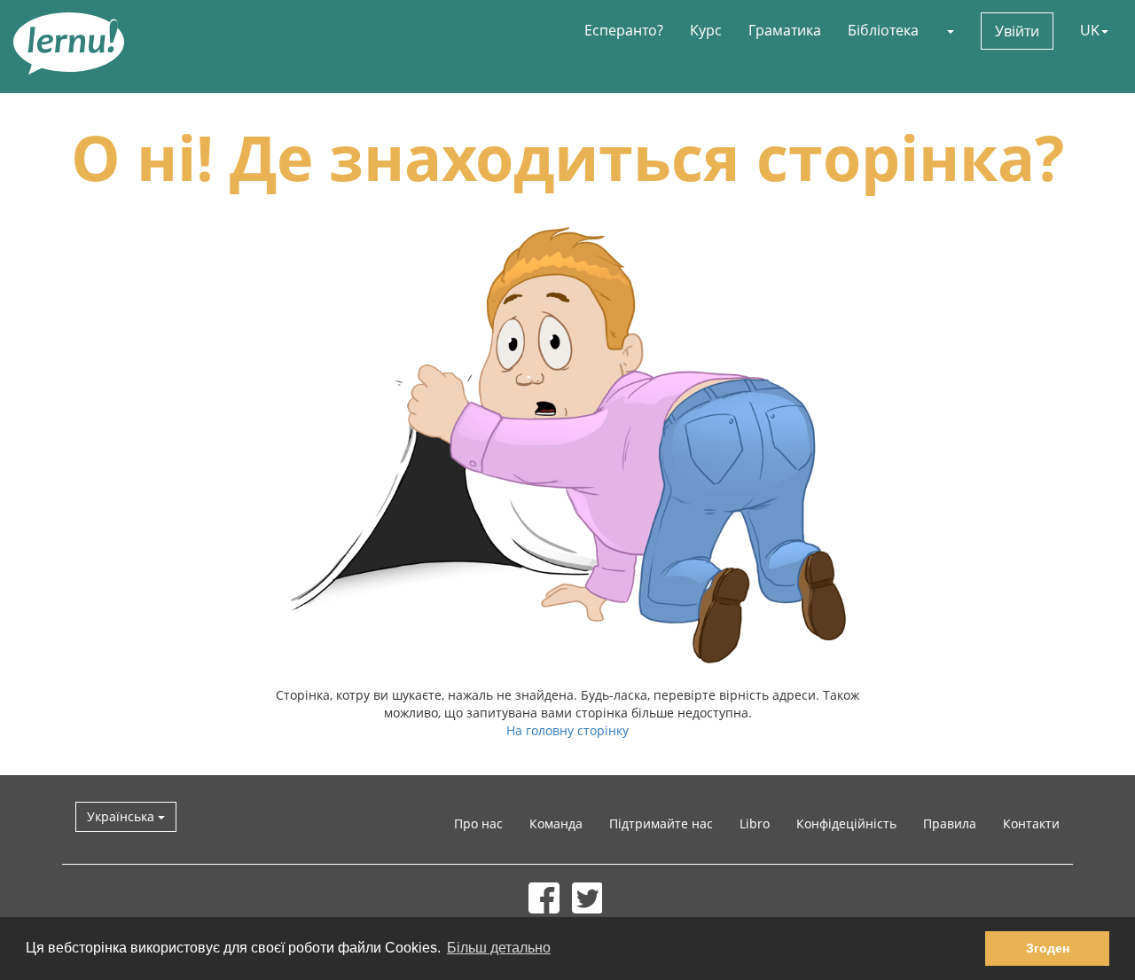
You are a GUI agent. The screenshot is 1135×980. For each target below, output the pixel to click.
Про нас (478, 823)
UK (1090, 30)
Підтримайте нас (661, 823)
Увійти (1017, 31)
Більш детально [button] (499, 947)
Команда (556, 823)
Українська (122, 816)
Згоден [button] (1047, 948)
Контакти (1031, 823)
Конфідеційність (846, 823)
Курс (706, 30)
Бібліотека (883, 30)
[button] (949, 30)
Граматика (784, 30)
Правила (949, 823)
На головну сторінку (567, 730)
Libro (755, 823)
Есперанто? (623, 30)
